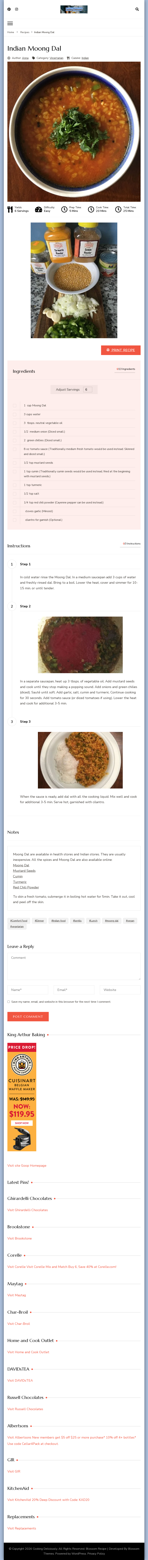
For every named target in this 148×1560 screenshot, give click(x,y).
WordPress (78, 1554)
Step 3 (25, 721)
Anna (25, 58)
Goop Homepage (33, 1165)
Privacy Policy (96, 1554)
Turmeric (20, 882)
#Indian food (58, 920)
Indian (85, 58)
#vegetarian (17, 926)
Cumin (18, 876)
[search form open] (137, 9)
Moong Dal (21, 865)
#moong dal (111, 920)
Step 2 (25, 606)
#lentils (77, 920)
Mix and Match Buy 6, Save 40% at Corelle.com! (81, 1267)
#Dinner (39, 920)
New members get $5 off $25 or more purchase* (69, 1437)
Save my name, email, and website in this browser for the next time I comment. (61, 1002)
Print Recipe (123, 350)
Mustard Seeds (24, 871)
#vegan (130, 920)
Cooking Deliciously (45, 1549)
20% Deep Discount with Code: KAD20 (61, 1500)
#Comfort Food (18, 920)
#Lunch (93, 920)
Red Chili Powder (26, 887)
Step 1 (25, 564)
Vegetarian (56, 58)
